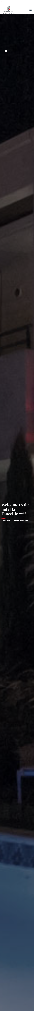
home (3, 518)
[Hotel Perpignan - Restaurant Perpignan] (8, 10)
